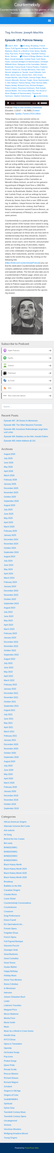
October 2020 (10, 753)
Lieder (7, 1001)
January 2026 (10, 484)
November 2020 (11, 749)
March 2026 (9, 475)
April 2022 (8, 676)
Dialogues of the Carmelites (29, 64)
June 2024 (8, 565)
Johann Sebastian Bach (14, 997)
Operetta (8, 1048)
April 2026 (8, 471)
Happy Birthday (11, 971)
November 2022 (11, 646)
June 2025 (8, 514)
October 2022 (10, 650)
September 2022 (11, 655)
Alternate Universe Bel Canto (17, 826)
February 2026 (10, 480)
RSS (32, 114)
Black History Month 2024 (15, 869)
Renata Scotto (10, 1069)
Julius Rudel (23, 77)
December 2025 (11, 488)
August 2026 (9, 454)
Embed (36, 110)
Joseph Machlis (11, 77)
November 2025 (11, 492)
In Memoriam (9, 988)
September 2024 (11, 552)
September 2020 (11, 757)
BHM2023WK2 (10, 852)
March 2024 (9, 578)
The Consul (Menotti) (26, 91)
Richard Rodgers (36, 85)
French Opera (10, 937)
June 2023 (8, 616)
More (38, 114)
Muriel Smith (9, 1022)
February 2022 (10, 685)
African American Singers (15, 822)
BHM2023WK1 (10, 847)
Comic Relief (9, 899)
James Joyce (15, 75)
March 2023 (9, 629)
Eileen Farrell (10, 920)
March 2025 (9, 527)
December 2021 (11, 693)
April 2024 (8, 574)
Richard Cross (23, 85)
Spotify (18, 114)
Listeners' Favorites (12, 1005)
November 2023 (11, 595)
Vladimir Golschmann (22, 96)
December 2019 (11, 796)
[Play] (8, 103)
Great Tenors (9, 963)
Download (37, 107)
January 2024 (10, 586)
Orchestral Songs (11, 1052)
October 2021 (10, 702)
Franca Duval (20, 67)
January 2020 (10, 791)
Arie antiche (9, 830)
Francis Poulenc (32, 67)
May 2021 (8, 723)
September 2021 (11, 706)
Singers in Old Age (12, 1091)
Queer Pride (9, 1065)
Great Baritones (35, 48)
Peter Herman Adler (39, 83)
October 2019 (10, 804)
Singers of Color (11, 1095)
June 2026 (8, 463)
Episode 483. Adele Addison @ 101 (20, 441)
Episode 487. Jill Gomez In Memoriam (21, 421)
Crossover (8, 911)
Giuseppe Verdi (11, 950)
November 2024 (11, 544)
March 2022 (9, 680)
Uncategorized (10, 1121)
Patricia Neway (24, 83)
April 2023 (8, 625)
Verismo (14, 56)
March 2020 (9, 783)
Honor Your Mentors (13, 980)
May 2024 (8, 569)
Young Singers (10, 1138)
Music (6, 1027)
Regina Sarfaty (11, 85)
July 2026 (8, 458)
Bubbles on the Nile (12, 886)
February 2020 (10, 787)
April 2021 (8, 727)
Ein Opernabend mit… (14, 924)
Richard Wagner (11, 1082)
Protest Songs (24, 54)
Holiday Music (10, 975)
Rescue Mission (11, 1074)
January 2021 (10, 740)
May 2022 (8, 672)
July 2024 (8, 561)
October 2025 (10, 497)
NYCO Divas (9, 1039)
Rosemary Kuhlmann (26, 88)
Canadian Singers (12, 890)
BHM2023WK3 (10, 856)
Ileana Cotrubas (11, 984)
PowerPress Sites (32, 1148)
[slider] (44, 103)
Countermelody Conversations (17, 903)
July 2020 (8, 766)
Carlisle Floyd (29, 59)
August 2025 (9, 505)
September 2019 (11, 808)
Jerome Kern (27, 75)
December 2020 (11, 744)
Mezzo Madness (11, 1014)
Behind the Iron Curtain (14, 839)
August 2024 (9, 556)
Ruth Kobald (40, 88)
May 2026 (8, 467)
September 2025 (11, 501)
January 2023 (10, 638)
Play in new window (22, 107)
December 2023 (11, 591)
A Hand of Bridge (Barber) (32, 56)
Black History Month (13, 864)
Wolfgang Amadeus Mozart (16, 1133)
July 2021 (8, 714)
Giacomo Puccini (11, 946)
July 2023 (8, 612)
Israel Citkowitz (35, 72)
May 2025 (8, 518)
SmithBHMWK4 (11, 1099)
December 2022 (11, 642)
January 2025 (10, 535)
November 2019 (11, 800)
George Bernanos (28, 70)
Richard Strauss (11, 1078)
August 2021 (9, 710)
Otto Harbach (12, 83)
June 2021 (8, 719)
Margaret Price (10, 1010)
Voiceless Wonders (12, 1129)
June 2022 (8, 667)
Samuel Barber (11, 91)
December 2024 (11, 539)
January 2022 (10, 689)
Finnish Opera (10, 928)
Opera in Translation (13, 1044)
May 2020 (8, 774)
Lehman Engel (35, 77)
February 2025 (10, 531)
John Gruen (37, 75)
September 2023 (11, 603)
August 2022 (9, 659)
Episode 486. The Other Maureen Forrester (23, 425)
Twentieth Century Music (15, 1112)
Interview (8, 993)
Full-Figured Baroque (19, 48)
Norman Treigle (26, 80)
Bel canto (8, 843)
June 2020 (8, 770)
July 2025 (8, 510)
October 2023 (10, 599)
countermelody (42, 96)
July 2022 (8, 663)
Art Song (26, 46)
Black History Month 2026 (15, 877)
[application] (27, 103)
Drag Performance (12, 916)
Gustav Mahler (10, 967)
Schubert (8, 1086)
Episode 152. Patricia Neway (24, 40)
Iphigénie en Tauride (20, 72)
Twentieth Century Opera (15, 1116)
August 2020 (9, 761)
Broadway (34, 46)
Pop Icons (14, 54)
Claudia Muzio (10, 894)
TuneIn (26, 114)
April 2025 (8, 522)
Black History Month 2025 (15, 873)
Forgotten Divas (11, 933)
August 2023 (9, 608)
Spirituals (8, 1104)
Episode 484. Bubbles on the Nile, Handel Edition (26, 436)
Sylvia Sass (9, 1108)
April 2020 (8, 778)
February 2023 (10, 633)
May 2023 (8, 621)
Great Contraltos (11, 958)
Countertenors (10, 907)
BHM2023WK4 (10, 860)
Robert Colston (11, 88)
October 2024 (10, 548)
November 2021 (11, 697)
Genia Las (16, 70)
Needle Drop (9, 1035)
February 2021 (10, 736)
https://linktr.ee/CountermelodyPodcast (23, 263)
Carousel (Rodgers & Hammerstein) (25, 62)
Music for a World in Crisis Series (26, 51)
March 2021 (9, 731)
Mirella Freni (9, 1018)
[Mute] (38, 103)
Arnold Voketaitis (16, 59)
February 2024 (10, 582)
